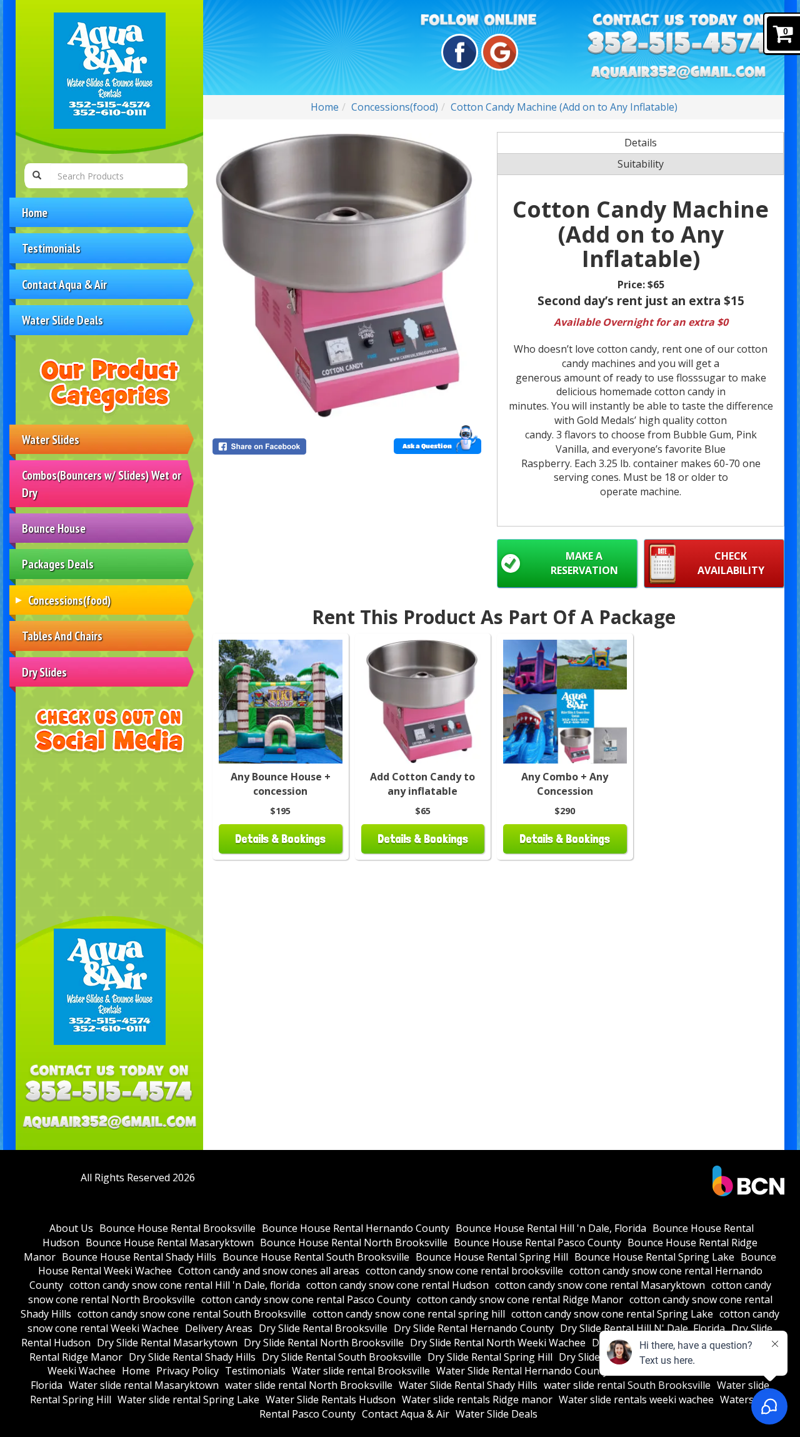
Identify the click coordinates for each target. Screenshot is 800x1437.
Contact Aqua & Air (64, 284)
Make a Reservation (584, 563)
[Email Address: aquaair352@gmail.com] (109, 1122)
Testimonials (51, 248)
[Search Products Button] (36, 176)
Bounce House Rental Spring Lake (654, 1257)
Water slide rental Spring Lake (188, 1399)
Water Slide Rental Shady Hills (468, 1385)
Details (640, 142)
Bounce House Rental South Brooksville (315, 1257)
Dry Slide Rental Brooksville (323, 1328)
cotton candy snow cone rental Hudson (397, 1285)
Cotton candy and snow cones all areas (268, 1271)
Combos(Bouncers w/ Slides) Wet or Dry (101, 483)
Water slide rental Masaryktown (144, 1385)
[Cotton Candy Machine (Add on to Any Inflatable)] (347, 276)
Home (35, 212)
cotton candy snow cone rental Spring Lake (612, 1314)
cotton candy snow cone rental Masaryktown (600, 1285)
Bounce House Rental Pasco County (537, 1242)
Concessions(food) (69, 600)
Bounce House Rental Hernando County (355, 1228)
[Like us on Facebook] (457, 52)
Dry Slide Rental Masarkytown (167, 1342)
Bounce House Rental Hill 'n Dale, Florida (551, 1228)
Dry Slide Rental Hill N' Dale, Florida (642, 1328)
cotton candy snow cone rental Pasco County (306, 1299)
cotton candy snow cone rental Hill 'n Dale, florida (184, 1285)
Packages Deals (58, 564)
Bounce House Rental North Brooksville (354, 1242)
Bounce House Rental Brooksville (177, 1228)
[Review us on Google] (497, 52)
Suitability (641, 164)
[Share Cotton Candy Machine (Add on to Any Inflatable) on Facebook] (277, 446)
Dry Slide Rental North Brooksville (324, 1342)
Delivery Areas (218, 1328)
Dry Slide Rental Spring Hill (490, 1357)
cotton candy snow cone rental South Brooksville (192, 1314)
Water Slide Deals (62, 320)
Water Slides (50, 439)
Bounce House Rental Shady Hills (139, 1257)
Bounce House (54, 528)
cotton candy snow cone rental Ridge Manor (520, 1299)
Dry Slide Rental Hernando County (474, 1328)
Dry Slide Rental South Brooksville (341, 1357)
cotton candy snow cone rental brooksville (464, 1271)
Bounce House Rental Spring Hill (492, 1257)
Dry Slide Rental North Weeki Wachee (498, 1342)
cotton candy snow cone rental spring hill (408, 1314)
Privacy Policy (187, 1371)
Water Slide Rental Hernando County (522, 1371)
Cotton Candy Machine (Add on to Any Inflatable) (564, 107)
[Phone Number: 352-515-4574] (109, 1093)
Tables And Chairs (62, 635)
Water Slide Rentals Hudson (331, 1399)
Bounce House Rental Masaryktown (170, 1242)
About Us (71, 1228)
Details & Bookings (280, 839)
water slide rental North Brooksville (308, 1385)
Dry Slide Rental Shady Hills (192, 1357)
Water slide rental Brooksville (361, 1371)
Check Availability (731, 563)
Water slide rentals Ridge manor (477, 1399)
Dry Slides (44, 672)
